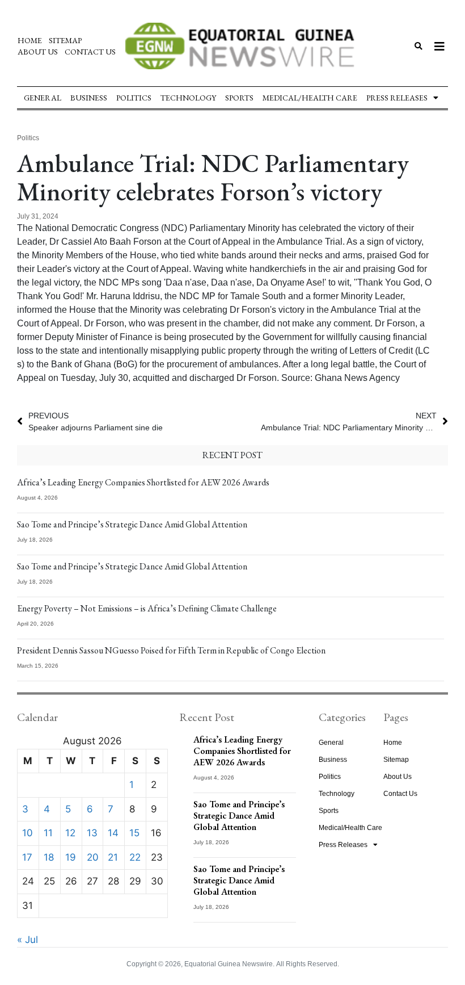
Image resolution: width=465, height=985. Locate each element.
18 (49, 857)
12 (70, 833)
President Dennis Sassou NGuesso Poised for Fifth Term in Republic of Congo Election (171, 650)
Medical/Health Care (310, 98)
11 (48, 833)
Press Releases (397, 98)
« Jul (27, 939)
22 (135, 857)
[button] (418, 46)
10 (27, 833)
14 (113, 833)
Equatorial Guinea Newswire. (229, 964)
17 (27, 857)
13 (92, 833)
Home (30, 40)
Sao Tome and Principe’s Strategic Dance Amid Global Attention (132, 524)
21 (113, 857)
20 (93, 857)
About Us (38, 52)
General (42, 98)
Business (88, 98)
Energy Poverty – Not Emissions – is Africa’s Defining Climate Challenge (147, 608)
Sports (239, 98)
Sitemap (65, 40)
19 (70, 857)
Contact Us (90, 52)
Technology (188, 98)
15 (134, 833)
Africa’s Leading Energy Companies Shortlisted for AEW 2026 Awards (143, 482)
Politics (133, 98)
